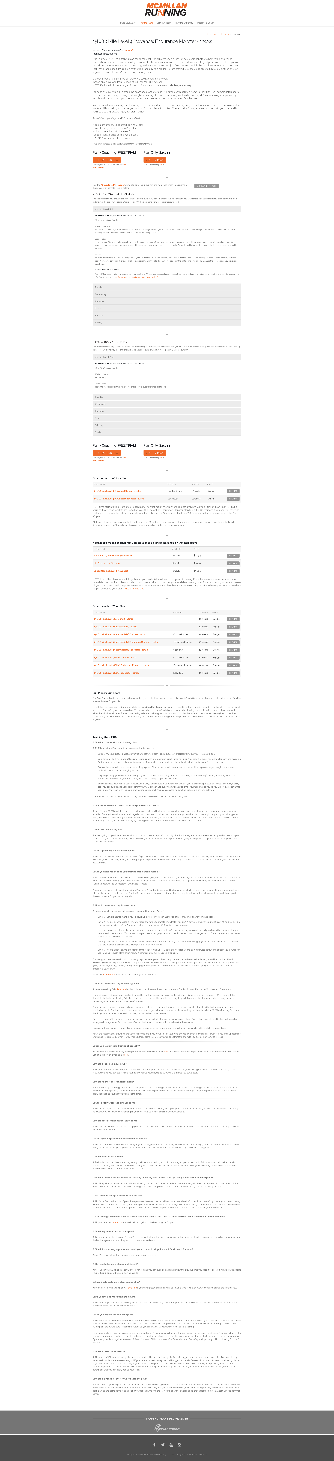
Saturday (99, 315)
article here (120, 989)
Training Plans (146, 23)
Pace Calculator (127, 23)
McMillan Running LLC (160, 1455)
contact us (117, 1222)
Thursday (99, 301)
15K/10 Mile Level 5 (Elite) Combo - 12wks (115, 657)
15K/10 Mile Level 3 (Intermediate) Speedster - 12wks (121, 650)
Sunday (98, 322)
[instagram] (179, 1445)
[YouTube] (171, 1445)
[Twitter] (163, 1445)
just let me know (134, 588)
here (166, 1051)
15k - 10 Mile (224, 34)
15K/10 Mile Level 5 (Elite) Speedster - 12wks (116, 673)
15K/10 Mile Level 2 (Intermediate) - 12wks (115, 626)
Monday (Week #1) (104, 209)
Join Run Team (164, 23)
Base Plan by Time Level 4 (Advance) (113, 555)
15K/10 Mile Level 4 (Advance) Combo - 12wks (117, 491)
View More (130, 50)
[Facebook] (154, 1445)
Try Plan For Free (106, 160)
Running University (184, 23)
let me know (109, 974)
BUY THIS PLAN (155, 160)
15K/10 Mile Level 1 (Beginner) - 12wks (113, 619)
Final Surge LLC (179, 1455)
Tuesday (99, 287)
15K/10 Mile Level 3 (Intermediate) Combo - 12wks (119, 634)
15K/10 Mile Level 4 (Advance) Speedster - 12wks (119, 499)
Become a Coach (205, 23)
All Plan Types (211, 34)
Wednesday (100, 294)
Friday (98, 308)
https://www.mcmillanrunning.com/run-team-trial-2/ (135, 277)
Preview (233, 491)
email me (132, 1288)
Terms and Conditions (197, 1455)
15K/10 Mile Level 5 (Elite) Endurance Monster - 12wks (121, 665)
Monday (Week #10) (104, 357)
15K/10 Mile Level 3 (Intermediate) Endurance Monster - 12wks (126, 642)
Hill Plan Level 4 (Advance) (107, 563)
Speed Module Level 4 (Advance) (111, 571)
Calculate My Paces (206, 186)
